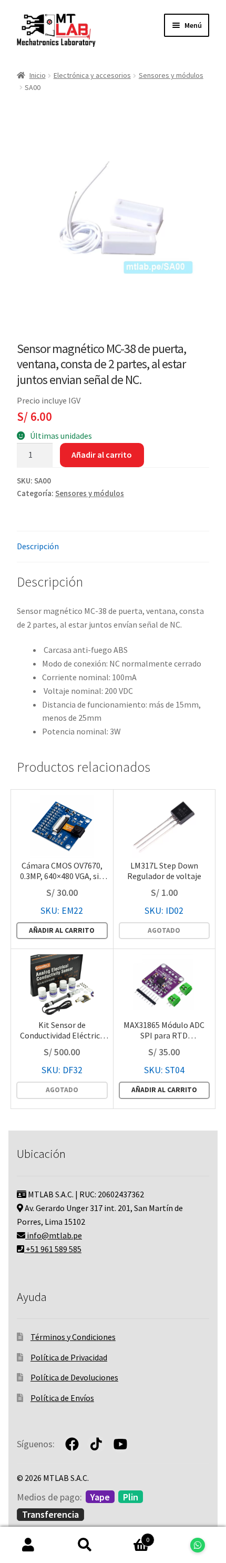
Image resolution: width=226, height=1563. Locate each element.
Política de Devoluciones (74, 1377)
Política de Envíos (62, 1398)
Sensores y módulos (171, 75)
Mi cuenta (28, 1545)
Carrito (131, 1536)
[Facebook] (72, 1444)
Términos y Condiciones (73, 1337)
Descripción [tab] (38, 546)
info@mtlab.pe (53, 1235)
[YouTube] (120, 1444)
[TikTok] (96, 1444)
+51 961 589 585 (52, 1249)
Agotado (164, 930)
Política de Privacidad (68, 1357)
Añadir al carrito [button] (62, 930)
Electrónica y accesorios (92, 75)
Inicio (37, 75)
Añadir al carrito (101, 454)
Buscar (85, 1545)
